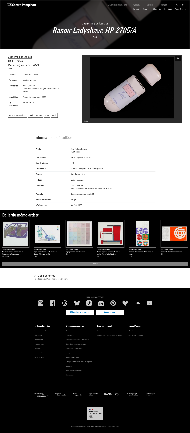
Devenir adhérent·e (142, 9)
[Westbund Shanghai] (134, 396)
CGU (91, 426)
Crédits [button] (86, 121)
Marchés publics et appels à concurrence (77, 339)
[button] (95, 138)
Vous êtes (179, 9)
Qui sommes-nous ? (40, 331)
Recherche (69, 366)
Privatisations (69, 335)
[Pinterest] (113, 303)
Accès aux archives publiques (74, 370)
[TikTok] (89, 303)
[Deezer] (125, 303)
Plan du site (85, 426)
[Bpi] (43, 396)
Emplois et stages (39, 344)
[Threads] (65, 303)
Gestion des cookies (113, 426)
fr (183, 5)
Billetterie (157, 9)
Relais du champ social (72, 357)
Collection (151, 5)
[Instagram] (41, 303)
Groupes (68, 331)
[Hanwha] (149, 396)
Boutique (169, 9)
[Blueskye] (77, 303)
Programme (136, 5)
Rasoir (36, 74)
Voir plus (95, 264)
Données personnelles (100, 426)
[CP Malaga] (95, 396)
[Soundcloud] (137, 303)
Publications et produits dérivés (74, 348)
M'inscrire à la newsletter (80, 312)
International (38, 353)
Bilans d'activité (39, 339)
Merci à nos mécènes (135, 331)
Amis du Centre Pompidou (136, 335)
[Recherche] (177, 5)
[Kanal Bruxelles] (114, 396)
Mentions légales (76, 426)
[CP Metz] (79, 396)
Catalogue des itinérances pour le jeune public (79, 362)
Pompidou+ (165, 5)
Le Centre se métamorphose (119, 5)
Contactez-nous (110, 312)
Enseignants (69, 353)
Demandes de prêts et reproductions (76, 344)
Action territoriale (39, 357)
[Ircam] (62, 396)
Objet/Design (27, 74)
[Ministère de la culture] (95, 413)
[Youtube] (149, 303)
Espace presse (70, 375)
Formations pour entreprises (105, 331)
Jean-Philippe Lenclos (20, 56)
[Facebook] (53, 303)
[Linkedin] (101, 303)
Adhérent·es (38, 348)
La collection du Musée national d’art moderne (52, 279)
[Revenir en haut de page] (185, 428)
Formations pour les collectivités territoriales (109, 335)
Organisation (38, 335)
